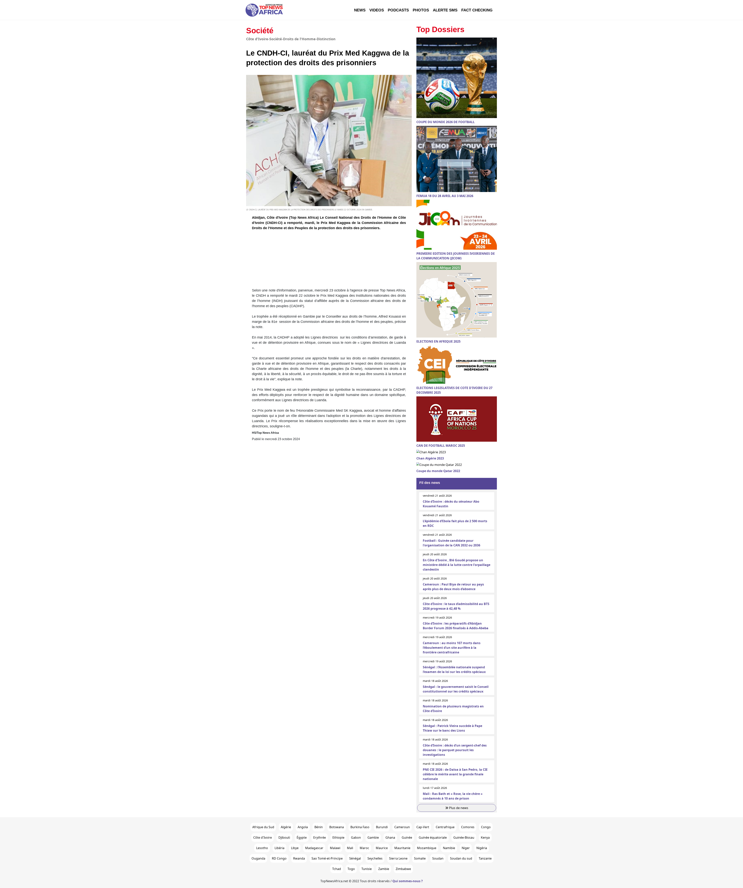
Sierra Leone (398, 858)
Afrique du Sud (263, 827)
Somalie (420, 858)
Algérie (286, 827)
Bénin (318, 827)
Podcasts (398, 10)
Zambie (383, 869)
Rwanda (299, 858)
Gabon (356, 837)
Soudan (437, 858)
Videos (376, 10)
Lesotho (262, 848)
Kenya (485, 837)
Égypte (302, 837)
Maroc (364, 848)
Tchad (336, 869)
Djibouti (284, 837)
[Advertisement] (329, 261)
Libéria (279, 848)
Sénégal (355, 858)
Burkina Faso (359, 827)
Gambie (373, 837)
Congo (486, 827)
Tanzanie (485, 858)
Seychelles (375, 858)
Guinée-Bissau (463, 837)
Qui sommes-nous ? (407, 881)
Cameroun (402, 827)
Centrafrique (445, 827)
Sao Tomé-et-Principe (327, 858)
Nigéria (481, 848)
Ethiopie (338, 837)
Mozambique (426, 848)
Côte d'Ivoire (262, 837)
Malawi (335, 848)
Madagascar (314, 848)
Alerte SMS (445, 10)
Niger (466, 848)
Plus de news (458, 808)
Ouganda (258, 858)
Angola (303, 827)
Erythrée (319, 837)
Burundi (382, 827)
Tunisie (366, 869)
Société (259, 30)
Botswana (336, 827)
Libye (295, 848)
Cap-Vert (422, 827)
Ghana (390, 837)
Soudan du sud (461, 858)
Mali (350, 848)
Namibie (449, 848)
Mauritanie (402, 848)
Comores (467, 827)
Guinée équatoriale (433, 837)
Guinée (407, 837)
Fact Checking (477, 10)
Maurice (382, 848)
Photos (421, 10)
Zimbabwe (403, 869)
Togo (351, 869)
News (360, 10)
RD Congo (279, 858)
